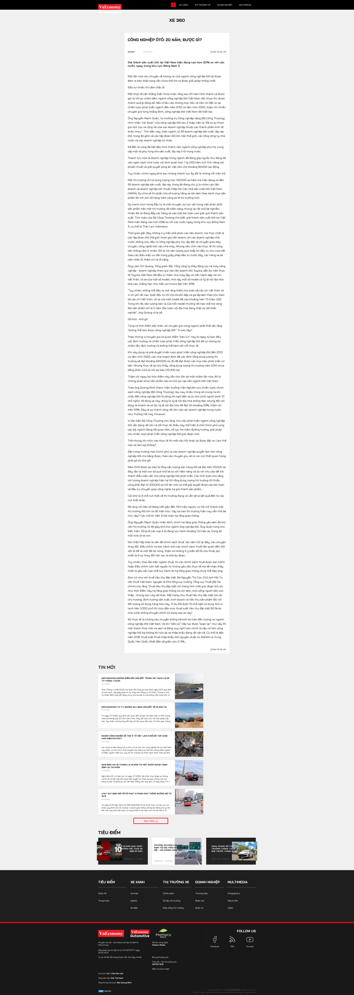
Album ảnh (233, 900)
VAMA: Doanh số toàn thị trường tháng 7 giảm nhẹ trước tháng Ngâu (224, 848)
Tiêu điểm (109, 832)
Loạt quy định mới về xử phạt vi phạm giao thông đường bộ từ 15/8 (136, 795)
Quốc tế (102, 893)
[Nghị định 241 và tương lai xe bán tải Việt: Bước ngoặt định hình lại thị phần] (189, 773)
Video (230, 907)
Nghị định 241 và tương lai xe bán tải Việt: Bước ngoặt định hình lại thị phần (134, 766)
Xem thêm (149, 820)
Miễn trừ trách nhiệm (161, 969)
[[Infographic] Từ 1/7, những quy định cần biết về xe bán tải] (189, 715)
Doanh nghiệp (224, 4)
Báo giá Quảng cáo (160, 957)
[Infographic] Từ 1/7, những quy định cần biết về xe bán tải (134, 707)
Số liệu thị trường (171, 900)
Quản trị (199, 907)
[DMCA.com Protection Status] (105, 991)
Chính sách (168, 893)
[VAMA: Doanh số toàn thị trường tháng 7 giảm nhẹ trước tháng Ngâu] (244, 851)
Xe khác (134, 893)
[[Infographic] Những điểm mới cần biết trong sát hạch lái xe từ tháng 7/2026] (189, 686)
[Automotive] (140, 933)
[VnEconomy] (111, 933)
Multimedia (245, 4)
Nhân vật (199, 900)
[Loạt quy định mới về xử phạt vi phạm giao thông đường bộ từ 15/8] (189, 802)
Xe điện (134, 907)
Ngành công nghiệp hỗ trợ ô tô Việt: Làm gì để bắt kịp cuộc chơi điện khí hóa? (134, 737)
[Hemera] (163, 933)
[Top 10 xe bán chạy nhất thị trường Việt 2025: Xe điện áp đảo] (109, 851)
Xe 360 (177, 20)
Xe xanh (183, 4)
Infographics (234, 893)
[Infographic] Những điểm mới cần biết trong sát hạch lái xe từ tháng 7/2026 (135, 679)
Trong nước (128, 859)
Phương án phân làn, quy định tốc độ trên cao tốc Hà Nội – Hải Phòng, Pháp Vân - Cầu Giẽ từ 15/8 (170, 847)
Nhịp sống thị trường (173, 907)
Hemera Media (158, 945)
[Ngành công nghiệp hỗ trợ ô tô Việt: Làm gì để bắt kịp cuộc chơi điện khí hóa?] (189, 744)
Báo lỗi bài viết (219, 52)
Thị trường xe (203, 4)
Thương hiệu (201, 893)
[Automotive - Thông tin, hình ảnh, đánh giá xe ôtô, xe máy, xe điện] (114, 9)
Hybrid (134, 900)
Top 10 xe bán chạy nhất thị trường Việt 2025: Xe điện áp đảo (129, 848)
